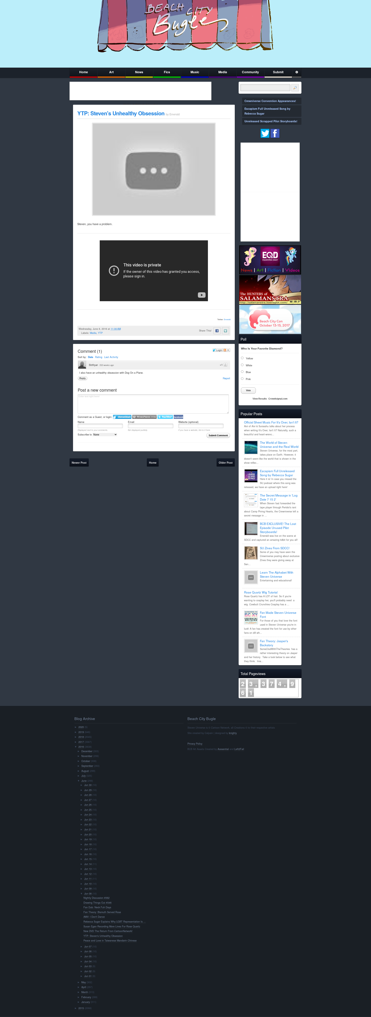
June (84, 780)
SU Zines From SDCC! (274, 548)
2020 (81, 727)
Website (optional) (188, 422)
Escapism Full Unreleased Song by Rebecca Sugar (277, 473)
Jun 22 (88, 824)
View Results (260, 398)
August (85, 771)
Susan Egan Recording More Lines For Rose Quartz (111, 926)
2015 (81, 1008)
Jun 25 (88, 809)
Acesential (223, 749)
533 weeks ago (107, 365)
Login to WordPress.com (144, 417)
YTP (100, 333)
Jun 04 (88, 961)
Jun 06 (88, 951)
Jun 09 (88, 888)
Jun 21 (88, 829)
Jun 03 (88, 966)
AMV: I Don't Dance (94, 916)
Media (222, 72)
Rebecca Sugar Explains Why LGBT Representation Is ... (114, 921)
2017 (81, 742)
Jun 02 (88, 971)
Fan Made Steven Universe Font (278, 614)
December (86, 751)
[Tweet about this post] (225, 330)
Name (81, 422)
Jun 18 (88, 844)
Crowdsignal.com (278, 398)
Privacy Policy (194, 743)
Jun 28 (88, 795)
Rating (98, 357)
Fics (167, 72)
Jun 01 (88, 976)
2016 (81, 746)
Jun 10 (88, 883)
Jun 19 (88, 839)
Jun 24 (88, 814)
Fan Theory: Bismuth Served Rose (102, 912)
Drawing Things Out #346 (97, 902)
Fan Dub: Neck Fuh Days (97, 907)
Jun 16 (88, 854)
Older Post (226, 462)
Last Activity (111, 357)
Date (90, 357)
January (85, 1002)
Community (250, 72)
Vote (248, 390)
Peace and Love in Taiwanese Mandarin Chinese (110, 940)
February (86, 997)
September (87, 766)
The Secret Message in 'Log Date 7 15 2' (279, 497)
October (85, 761)
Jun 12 (88, 874)
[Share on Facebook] (217, 330)
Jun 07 (88, 946)
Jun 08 (88, 893)
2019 (81, 732)
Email (131, 422)
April (83, 987)
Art (111, 72)
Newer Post (79, 462)
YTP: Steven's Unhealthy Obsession (120, 113)
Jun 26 (88, 804)
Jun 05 (88, 956)
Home (83, 72)
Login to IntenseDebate (122, 417)
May (83, 982)
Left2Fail (239, 749)
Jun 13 (88, 869)
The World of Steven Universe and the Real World (279, 444)
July (83, 775)
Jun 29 (88, 790)
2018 (81, 737)
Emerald (227, 319)
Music (195, 72)
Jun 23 (88, 819)
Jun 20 (88, 834)
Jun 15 (88, 859)
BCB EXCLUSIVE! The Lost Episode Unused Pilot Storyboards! (278, 527)
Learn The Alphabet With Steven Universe (276, 574)
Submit (278, 72)
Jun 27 (88, 800)
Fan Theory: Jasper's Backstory (274, 643)
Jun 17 (88, 849)
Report (226, 378)
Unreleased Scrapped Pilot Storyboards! (270, 121)
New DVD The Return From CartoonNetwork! (108, 931)
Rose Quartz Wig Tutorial (260, 592)
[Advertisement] (140, 91)
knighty (233, 733)
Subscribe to (85, 434)
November (86, 756)
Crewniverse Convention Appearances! (270, 101)
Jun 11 (88, 878)
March (84, 992)
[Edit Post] (124, 329)
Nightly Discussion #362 (96, 898)
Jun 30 (88, 785)
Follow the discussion (226, 350)
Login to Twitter (165, 417)
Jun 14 (88, 864)
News (139, 72)
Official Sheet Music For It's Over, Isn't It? (271, 422)
